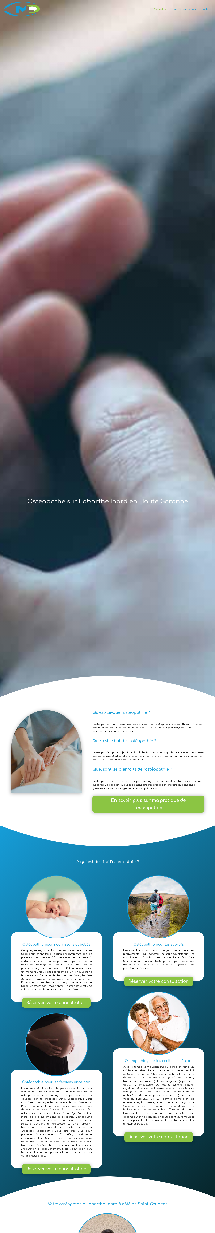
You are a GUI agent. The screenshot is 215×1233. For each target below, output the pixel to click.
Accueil (158, 9)
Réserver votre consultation (56, 1002)
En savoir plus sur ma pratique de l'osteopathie (148, 804)
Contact (206, 9)
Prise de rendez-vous (184, 9)
